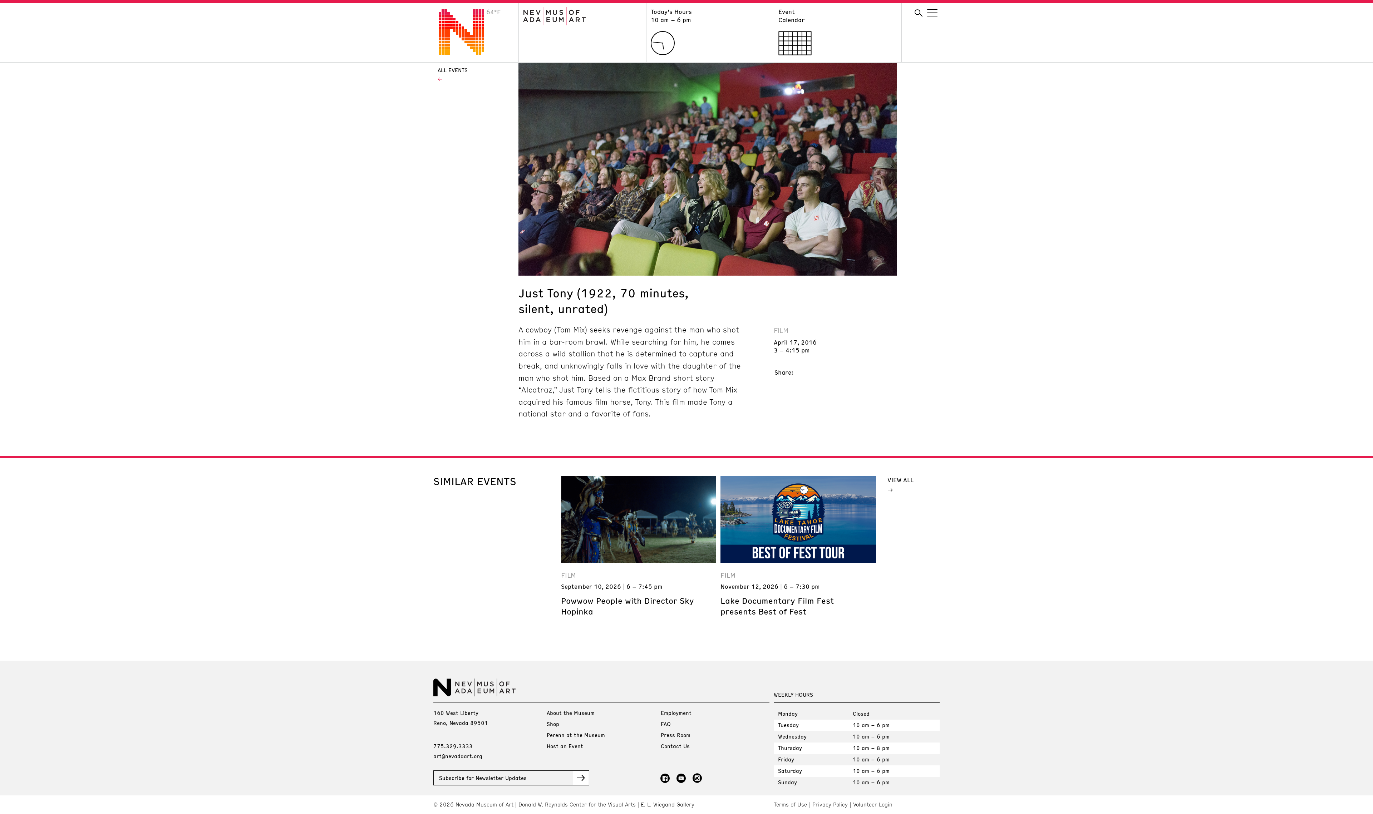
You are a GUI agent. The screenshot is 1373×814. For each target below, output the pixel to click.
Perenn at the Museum (576, 735)
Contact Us (675, 746)
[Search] (918, 13)
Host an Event (565, 746)
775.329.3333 (453, 746)
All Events (453, 70)
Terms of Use (790, 804)
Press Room (675, 735)
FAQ (666, 724)
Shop (553, 724)
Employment (676, 713)
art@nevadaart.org (457, 756)
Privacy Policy (830, 804)
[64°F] (467, 52)
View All (900, 480)
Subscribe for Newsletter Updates (483, 777)
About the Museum (571, 713)
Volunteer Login (872, 804)
